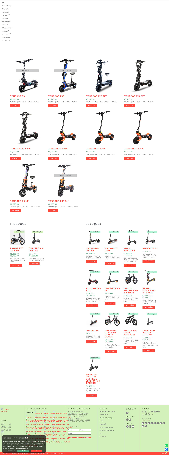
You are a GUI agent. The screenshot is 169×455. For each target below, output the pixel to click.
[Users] (130, 426)
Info (101, 433)
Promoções (5, 9)
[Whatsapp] (166, 445)
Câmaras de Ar (7, 28)
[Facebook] (127, 426)
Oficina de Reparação (106, 418)
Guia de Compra (7, 6)
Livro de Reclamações (107, 430)
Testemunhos (104, 414)
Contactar (103, 436)
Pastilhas (5, 31)
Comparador (6, 37)
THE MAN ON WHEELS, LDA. (40, 453)
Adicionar (91, 105)
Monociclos (6, 21)
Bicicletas (5, 18)
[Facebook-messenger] (166, 449)
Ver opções (16, 265)
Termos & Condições (106, 427)
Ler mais (15, 105)
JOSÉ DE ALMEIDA (25, 453)
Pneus (5, 25)
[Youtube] (133, 426)
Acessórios (6, 34)
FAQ (101, 421)
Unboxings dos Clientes (107, 411)
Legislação (103, 424)
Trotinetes (6, 15)
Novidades (5, 12)
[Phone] (127, 413)
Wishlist (4, 40)
